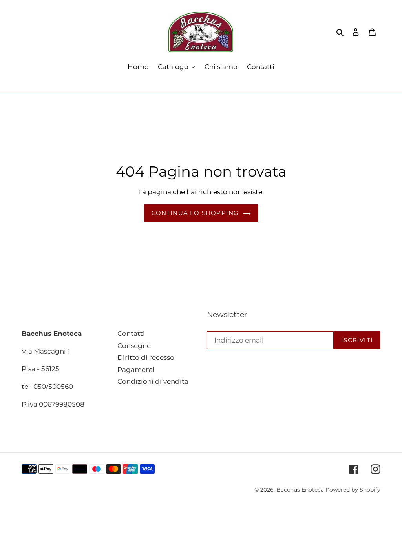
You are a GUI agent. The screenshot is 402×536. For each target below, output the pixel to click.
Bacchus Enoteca (300, 489)
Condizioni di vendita (152, 381)
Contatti (131, 333)
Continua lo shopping (195, 213)
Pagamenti (136, 370)
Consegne (134, 346)
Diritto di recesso (145, 357)
